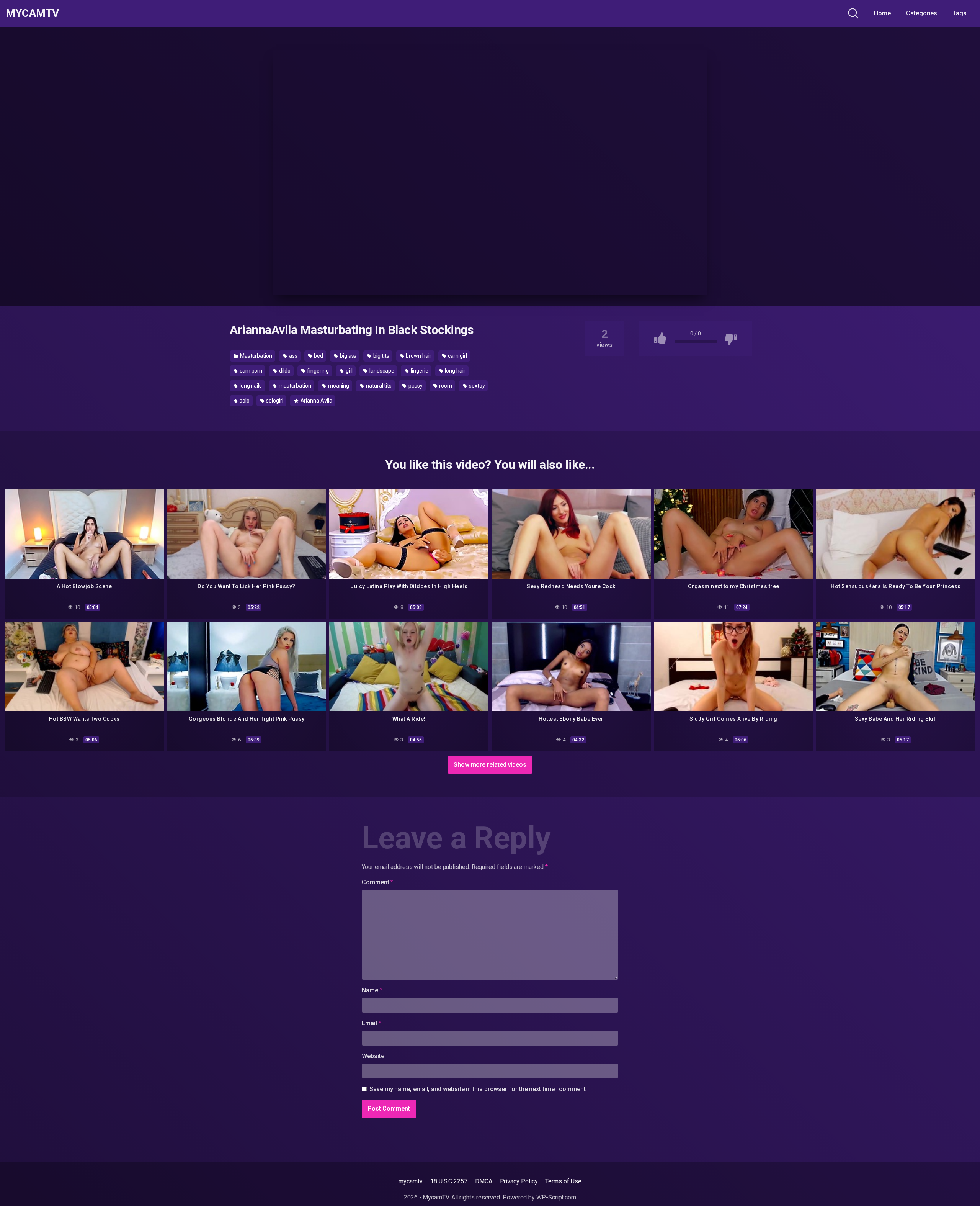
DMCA (483, 1181)
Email (371, 1023)
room (445, 386)
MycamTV (32, 13)
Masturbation (255, 356)
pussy (415, 386)
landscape (381, 371)
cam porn (250, 371)
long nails (250, 386)
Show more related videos (490, 764)
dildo (284, 371)
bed (318, 356)
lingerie (419, 371)
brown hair (418, 356)
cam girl (457, 356)
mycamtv (410, 1181)
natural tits (378, 386)
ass (292, 356)
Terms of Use (563, 1181)
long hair (455, 371)
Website (373, 1056)
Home (882, 13)
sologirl (274, 401)
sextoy (476, 386)
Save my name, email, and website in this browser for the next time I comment (477, 1089)
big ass (347, 356)
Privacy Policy (519, 1181)
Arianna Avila (315, 401)
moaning (338, 386)
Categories (921, 13)
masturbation (294, 386)
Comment (377, 882)
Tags (959, 13)
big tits (380, 356)
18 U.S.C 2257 (448, 1181)
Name (372, 990)
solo (244, 401)
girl (349, 371)
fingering (317, 371)
